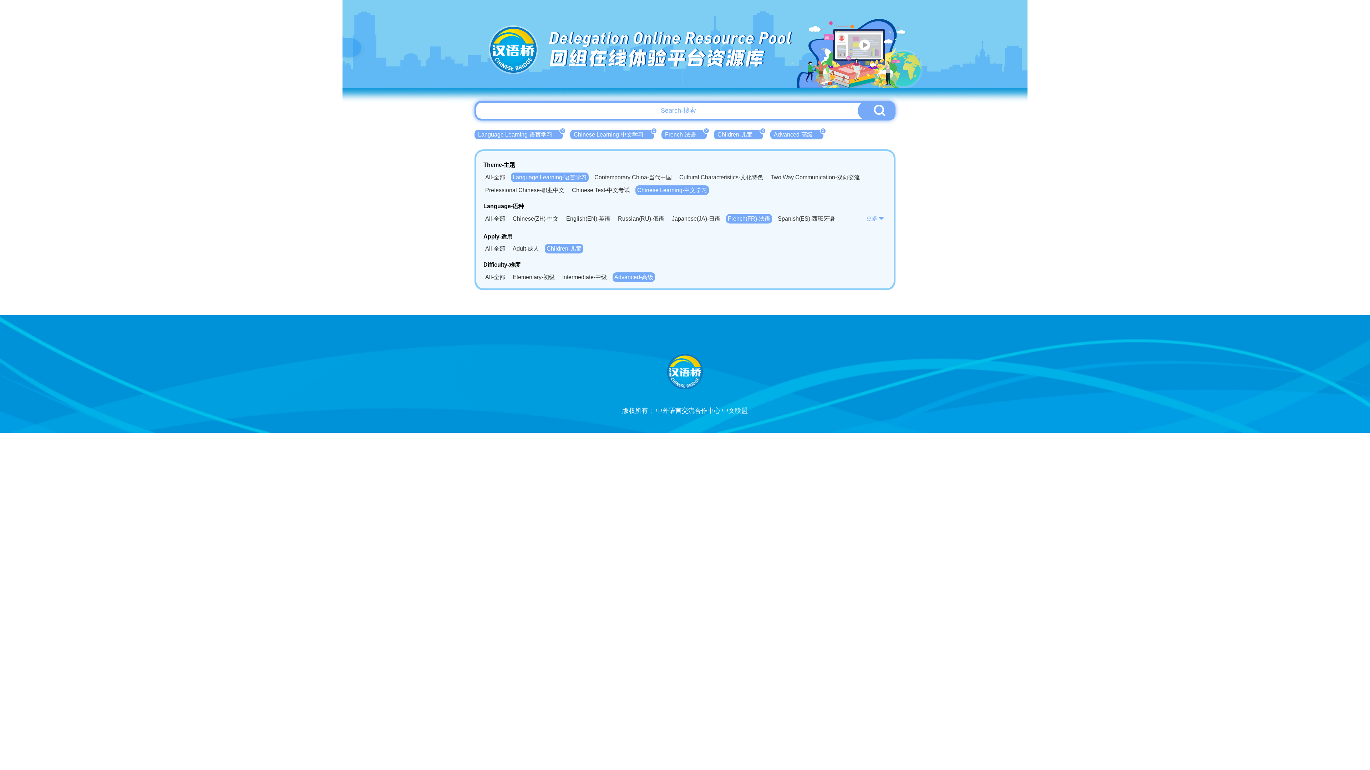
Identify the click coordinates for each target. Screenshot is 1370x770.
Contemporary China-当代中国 (633, 177)
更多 (872, 218)
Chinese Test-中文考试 (601, 190)
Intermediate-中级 (584, 277)
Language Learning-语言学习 (520, 134)
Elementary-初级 (534, 277)
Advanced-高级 (798, 134)
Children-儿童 (740, 134)
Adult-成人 (526, 249)
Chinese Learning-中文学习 (614, 134)
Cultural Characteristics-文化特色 (721, 177)
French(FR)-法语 (749, 219)
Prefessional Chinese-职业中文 (524, 190)
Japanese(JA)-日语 (696, 219)
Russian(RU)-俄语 (641, 219)
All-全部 (495, 177)
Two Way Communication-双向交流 (815, 177)
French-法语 (686, 134)
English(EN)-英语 (588, 219)
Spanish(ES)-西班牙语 (806, 219)
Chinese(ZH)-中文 (536, 219)
